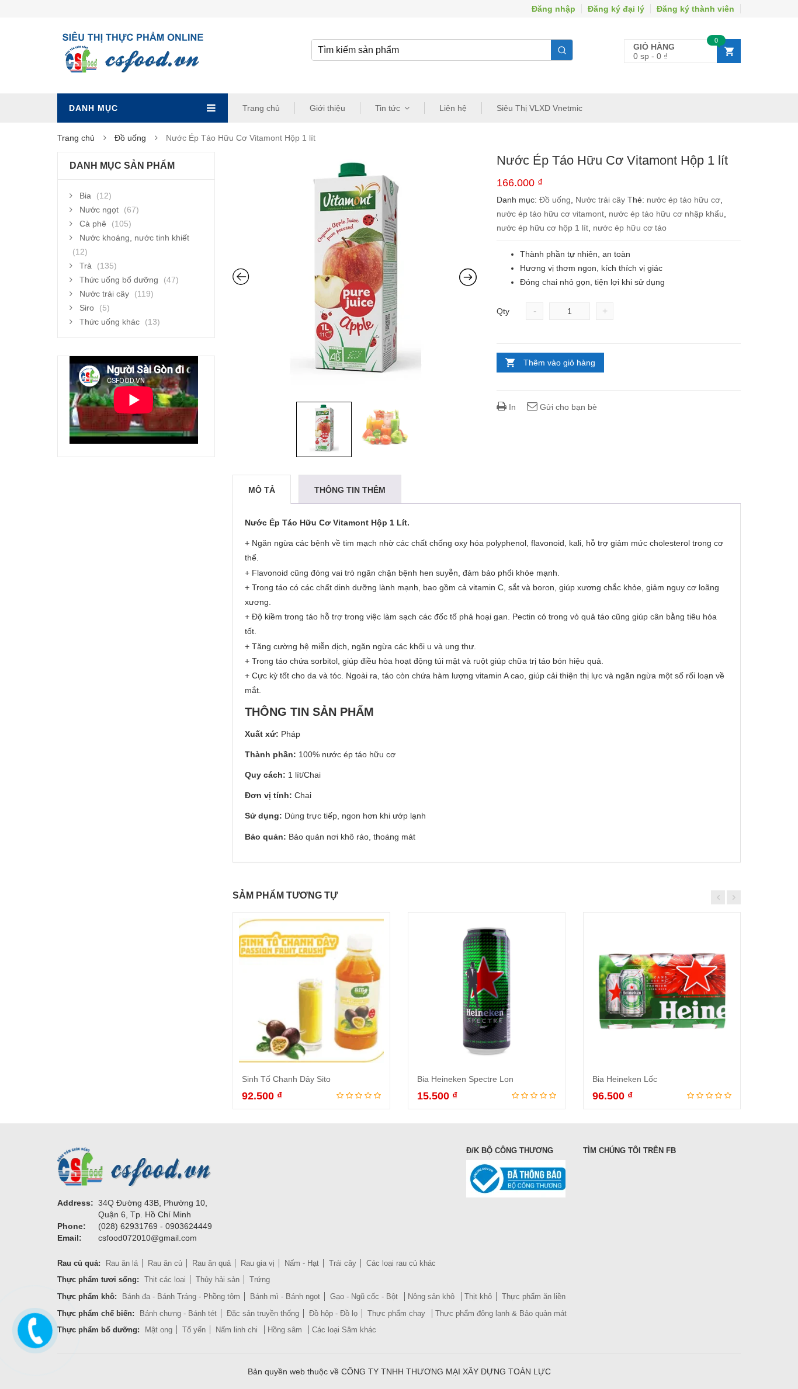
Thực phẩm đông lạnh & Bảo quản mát (501, 1313)
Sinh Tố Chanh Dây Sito (286, 1079)
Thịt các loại (165, 1279)
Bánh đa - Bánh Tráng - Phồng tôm (181, 1296)
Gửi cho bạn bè (567, 407)
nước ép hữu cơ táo (630, 227)
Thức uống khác (109, 321)
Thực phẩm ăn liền (533, 1296)
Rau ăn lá (122, 1263)
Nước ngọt (99, 209)
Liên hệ (453, 108)
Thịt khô (478, 1296)
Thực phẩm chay (397, 1313)
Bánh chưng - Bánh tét (178, 1313)
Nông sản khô (432, 1296)
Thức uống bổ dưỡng (118, 279)
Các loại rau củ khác (401, 1263)
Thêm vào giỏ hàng (559, 362)
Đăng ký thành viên (695, 8)
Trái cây (342, 1263)
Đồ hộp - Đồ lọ (333, 1313)
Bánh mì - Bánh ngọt (285, 1296)
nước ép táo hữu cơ (683, 199)
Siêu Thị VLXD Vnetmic (539, 108)
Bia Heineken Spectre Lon (465, 1079)
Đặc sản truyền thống (263, 1313)
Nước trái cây (600, 199)
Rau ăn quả (211, 1263)
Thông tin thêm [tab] (350, 490)
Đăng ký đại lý (616, 8)
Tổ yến (194, 1329)
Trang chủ (261, 108)
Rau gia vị (258, 1263)
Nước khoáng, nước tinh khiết (134, 237)
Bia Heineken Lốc (624, 1079)
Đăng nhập (553, 8)
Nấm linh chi (238, 1329)
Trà (85, 265)
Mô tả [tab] (261, 490)
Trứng (259, 1279)
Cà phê (92, 223)
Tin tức (387, 108)
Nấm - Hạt (301, 1263)
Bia (85, 195)
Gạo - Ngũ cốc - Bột (365, 1296)
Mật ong (158, 1329)
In (511, 407)
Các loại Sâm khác (344, 1329)
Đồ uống (130, 137)
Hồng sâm (286, 1329)
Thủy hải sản (218, 1279)
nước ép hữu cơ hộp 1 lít (542, 227)
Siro (86, 307)
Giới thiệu (327, 108)
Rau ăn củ (165, 1263)
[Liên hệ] (33, 1328)
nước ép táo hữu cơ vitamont (550, 213)
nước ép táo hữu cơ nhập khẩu (666, 213)
